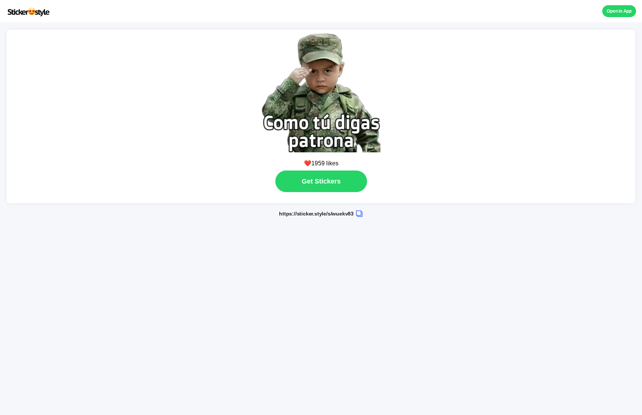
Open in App (619, 11)
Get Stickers (321, 181)
